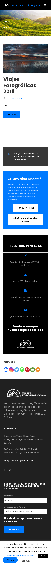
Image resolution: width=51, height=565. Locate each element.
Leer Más (11, 114)
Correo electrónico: (14, 507)
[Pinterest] (27, 369)
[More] (37, 369)
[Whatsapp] (22, 369)
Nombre (8, 495)
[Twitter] (16, 369)
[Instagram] (11, 369)
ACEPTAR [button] (43, 556)
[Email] (32, 369)
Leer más (25, 561)
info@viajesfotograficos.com (18, 460)
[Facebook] (6, 369)
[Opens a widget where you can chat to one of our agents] (10, 560)
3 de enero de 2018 (15, 98)
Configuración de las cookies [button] (20, 555)
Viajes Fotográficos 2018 (19, 85)
